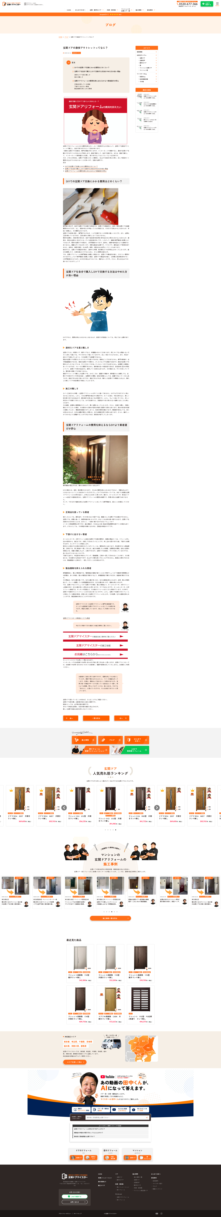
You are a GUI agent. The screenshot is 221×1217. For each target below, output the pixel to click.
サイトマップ (78, 1213)
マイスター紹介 (157, 1183)
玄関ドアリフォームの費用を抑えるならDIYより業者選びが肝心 (96, 81)
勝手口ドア (143, 63)
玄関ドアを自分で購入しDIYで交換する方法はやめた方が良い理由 (97, 71)
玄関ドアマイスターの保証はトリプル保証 (76, 618)
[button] (64, 807)
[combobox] (117, 1117)
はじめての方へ (156, 1174)
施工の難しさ (78, 77)
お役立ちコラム (141, 55)
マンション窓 (144, 70)
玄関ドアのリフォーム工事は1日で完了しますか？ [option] (89, 1129)
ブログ (155, 1186)
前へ (71, 718)
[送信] (147, 1117)
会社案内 (155, 1181)
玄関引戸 (142, 60)
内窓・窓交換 (113, 1157)
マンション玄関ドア (146, 68)
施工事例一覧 (138, 1177)
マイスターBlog (142, 74)
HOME (100, 1174)
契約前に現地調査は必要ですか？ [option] (84, 1136)
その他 (142, 81)
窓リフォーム (147, 1157)
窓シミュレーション (123, 1187)
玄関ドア (142, 58)
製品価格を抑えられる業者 (83, 89)
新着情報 (139, 52)
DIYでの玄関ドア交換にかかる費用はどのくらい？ (91, 67)
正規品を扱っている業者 (82, 84)
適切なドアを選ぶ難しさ (82, 75)
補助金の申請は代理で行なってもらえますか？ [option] (88, 1133)
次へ (121, 718)
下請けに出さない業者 (81, 86)
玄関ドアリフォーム (123, 1197)
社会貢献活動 (144, 79)
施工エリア (101, 1185)
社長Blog (142, 76)
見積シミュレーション (105, 1178)
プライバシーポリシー (65, 1213)
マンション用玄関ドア (141, 1190)
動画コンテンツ (157, 1189)
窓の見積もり (102, 1181)
